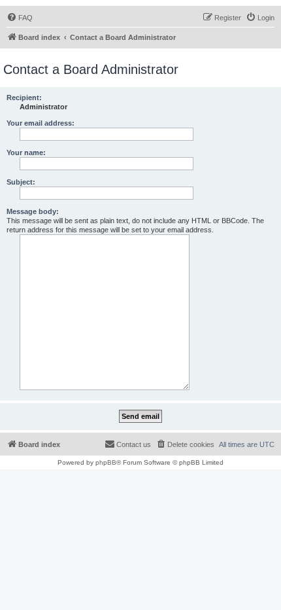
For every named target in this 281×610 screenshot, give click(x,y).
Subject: (21, 182)
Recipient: (24, 97)
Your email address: (40, 123)
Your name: (26, 152)
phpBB (105, 462)
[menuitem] (20, 18)
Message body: (33, 211)
